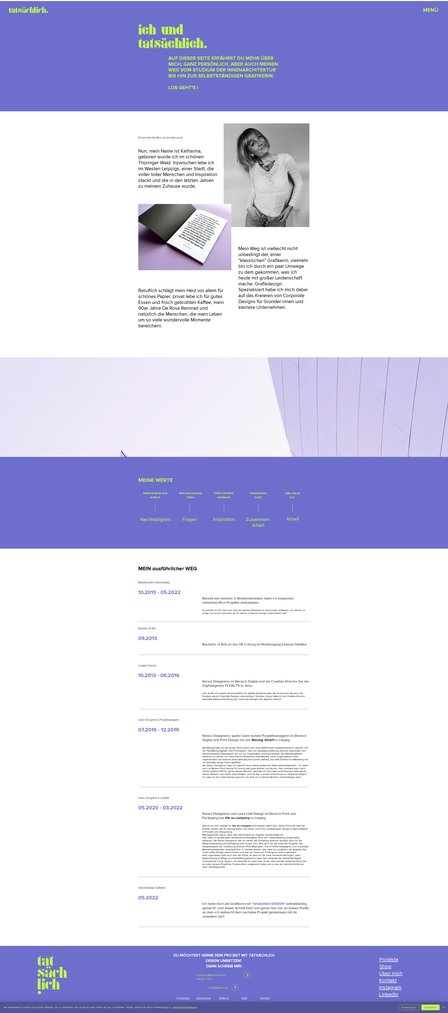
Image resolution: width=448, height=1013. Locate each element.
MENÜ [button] (430, 10)
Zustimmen (430, 1007)
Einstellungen (408, 1007)
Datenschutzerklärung (185, 1007)
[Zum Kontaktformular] (247, 975)
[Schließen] (444, 1007)
